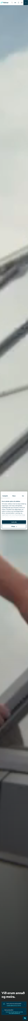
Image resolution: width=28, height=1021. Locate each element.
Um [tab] (23, 496)
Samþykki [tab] (5, 496)
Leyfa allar (14, 522)
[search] (12, 2)
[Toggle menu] (25, 2)
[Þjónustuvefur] (21, 2)
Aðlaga (13, 526)
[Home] (5, 2)
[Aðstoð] (25, 1018)
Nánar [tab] (14, 496)
